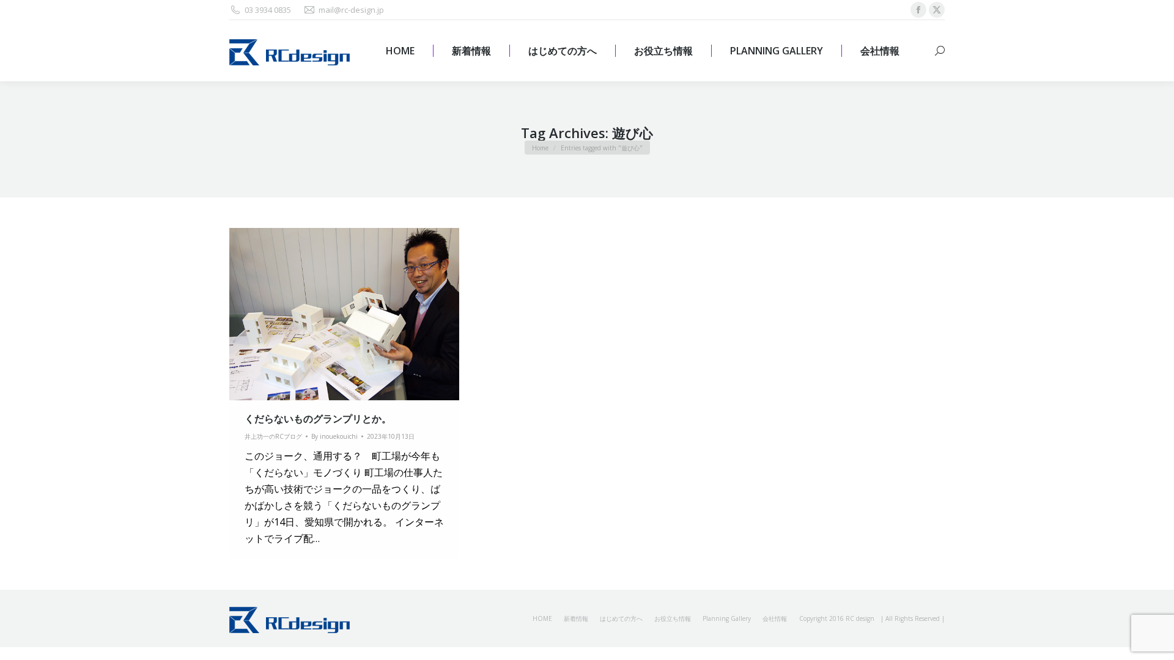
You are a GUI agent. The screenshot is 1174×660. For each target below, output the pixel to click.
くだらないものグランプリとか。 (318, 418)
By (334, 436)
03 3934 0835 (268, 9)
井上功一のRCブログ (273, 436)
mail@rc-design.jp (351, 9)
